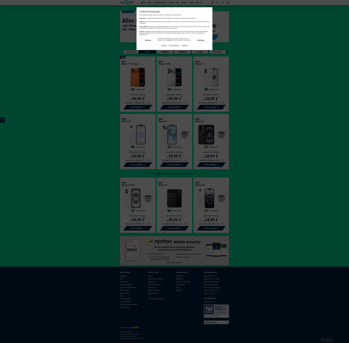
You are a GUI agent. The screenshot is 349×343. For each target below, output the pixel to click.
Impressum (164, 45)
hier (170, 40)
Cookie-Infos (185, 45)
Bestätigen (200, 40)
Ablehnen (148, 40)
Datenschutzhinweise (174, 45)
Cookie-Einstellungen (149, 11)
